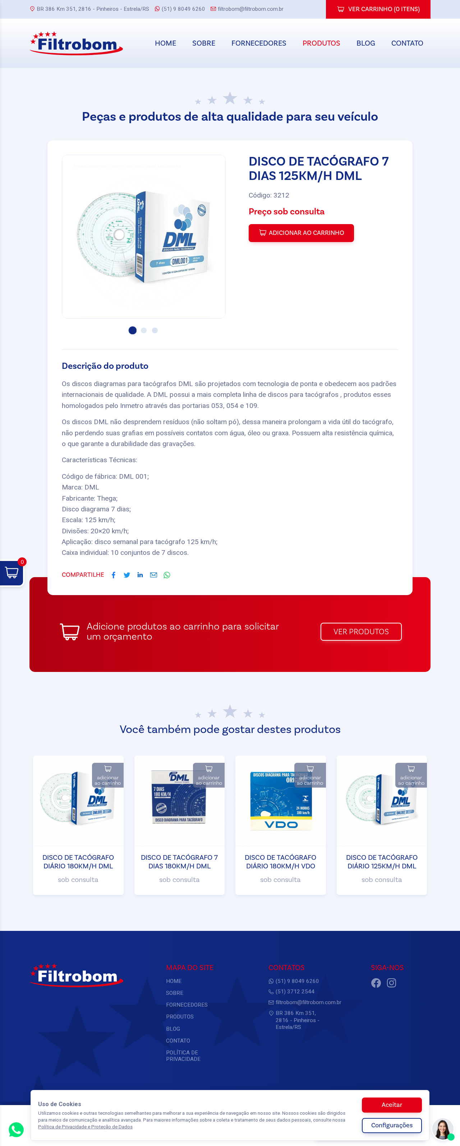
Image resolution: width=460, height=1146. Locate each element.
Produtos (321, 43)
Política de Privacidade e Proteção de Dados (85, 1126)
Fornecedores (258, 43)
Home (165, 43)
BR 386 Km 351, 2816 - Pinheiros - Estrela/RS (93, 9)
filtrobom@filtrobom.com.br (251, 9)
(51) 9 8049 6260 (183, 9)
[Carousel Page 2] (144, 330)
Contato (407, 43)
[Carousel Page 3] (155, 330)
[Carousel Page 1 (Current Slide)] (133, 330)
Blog (365, 43)
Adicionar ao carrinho (306, 233)
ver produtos (361, 632)
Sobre (203, 43)
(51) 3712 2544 (295, 991)
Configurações (392, 1125)
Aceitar (392, 1105)
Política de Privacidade (183, 1055)
